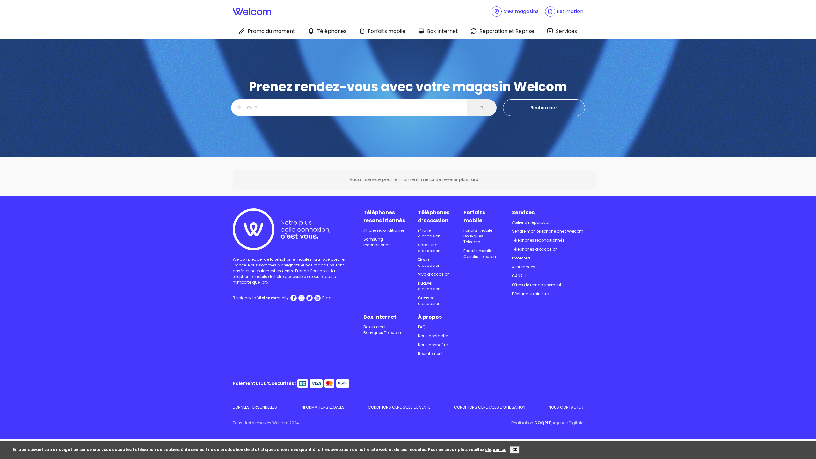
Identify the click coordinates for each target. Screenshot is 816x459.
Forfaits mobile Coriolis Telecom (479, 253)
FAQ (421, 327)
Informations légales (323, 407)
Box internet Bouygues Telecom (382, 329)
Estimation (570, 11)
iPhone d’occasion (429, 233)
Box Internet (442, 31)
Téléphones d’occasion (433, 216)
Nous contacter (433, 336)
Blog (327, 298)
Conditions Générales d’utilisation (489, 407)
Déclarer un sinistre (530, 293)
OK (514, 449)
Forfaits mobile (386, 31)
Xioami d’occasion (429, 262)
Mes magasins (521, 11)
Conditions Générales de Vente (399, 407)
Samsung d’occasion (429, 247)
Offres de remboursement (536, 285)
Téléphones (331, 31)
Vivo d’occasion (434, 274)
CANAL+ (519, 276)
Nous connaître (433, 344)
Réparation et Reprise (506, 31)
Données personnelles (255, 407)
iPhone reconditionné (383, 230)
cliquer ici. (495, 449)
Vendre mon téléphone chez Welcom (547, 231)
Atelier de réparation (531, 222)
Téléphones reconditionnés (384, 216)
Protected (521, 258)
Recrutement (430, 353)
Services (566, 31)
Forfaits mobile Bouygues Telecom (477, 236)
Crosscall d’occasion (429, 300)
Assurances (523, 267)
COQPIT (542, 423)
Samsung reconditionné (376, 242)
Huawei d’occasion (429, 286)
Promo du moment (271, 31)
